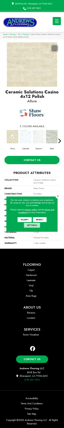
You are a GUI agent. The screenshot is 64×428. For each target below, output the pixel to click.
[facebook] (32, 348)
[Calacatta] (25, 136)
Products (26, 34)
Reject (39, 219)
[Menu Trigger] (57, 21)
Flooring (13, 34)
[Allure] (12, 136)
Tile (19, 34)
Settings (32, 225)
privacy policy (31, 209)
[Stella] (51, 136)
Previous (4, 136)
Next (59, 136)
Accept (25, 219)
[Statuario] (38, 136)
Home (5, 34)
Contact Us (32, 160)
